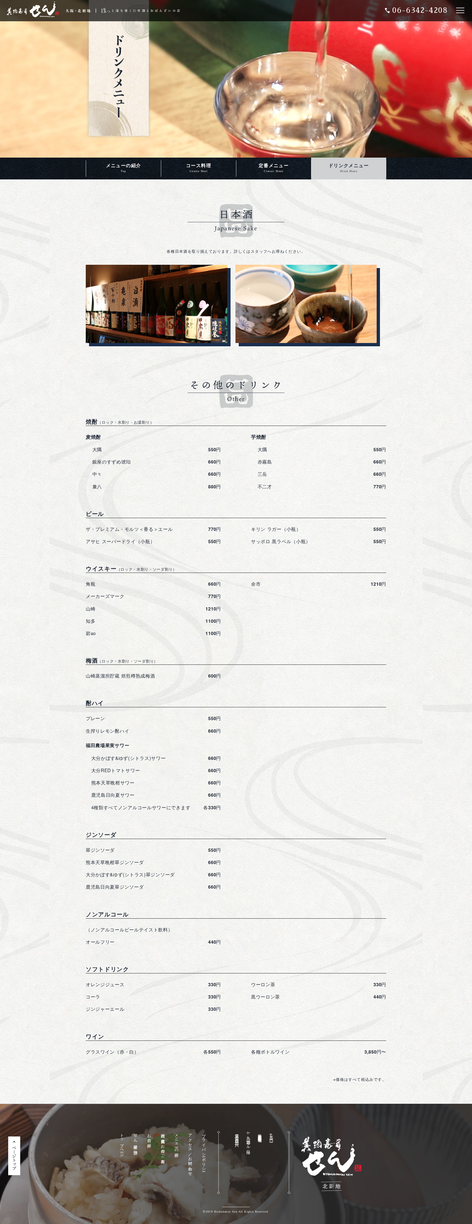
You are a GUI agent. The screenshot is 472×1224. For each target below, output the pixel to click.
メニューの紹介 (123, 168)
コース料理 (198, 168)
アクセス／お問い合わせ (190, 1152)
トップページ (122, 1143)
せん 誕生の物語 (135, 1139)
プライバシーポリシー (204, 1150)
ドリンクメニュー (349, 168)
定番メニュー (274, 168)
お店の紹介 (149, 1136)
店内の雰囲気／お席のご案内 (163, 1144)
